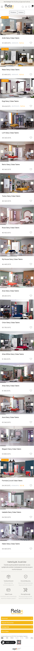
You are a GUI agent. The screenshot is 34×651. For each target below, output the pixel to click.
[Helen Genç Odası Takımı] (17, 531)
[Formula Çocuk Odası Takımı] (17, 468)
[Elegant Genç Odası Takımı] (17, 436)
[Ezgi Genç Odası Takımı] (17, 88)
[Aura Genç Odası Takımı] (17, 404)
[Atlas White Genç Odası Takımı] (17, 341)
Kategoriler (5, 627)
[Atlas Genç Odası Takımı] (17, 373)
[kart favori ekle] (31, 43)
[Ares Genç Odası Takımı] (17, 278)
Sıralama (21, 12)
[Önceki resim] (2, 25)
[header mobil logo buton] (9, 6)
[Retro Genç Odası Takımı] (17, 151)
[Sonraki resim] (32, 25)
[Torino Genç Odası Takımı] (17, 183)
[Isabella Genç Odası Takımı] (17, 499)
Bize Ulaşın (5, 631)
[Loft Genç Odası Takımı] (17, 120)
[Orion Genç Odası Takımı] (17, 309)
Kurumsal (5, 618)
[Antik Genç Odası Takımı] (17, 25)
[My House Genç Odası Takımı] (17, 246)
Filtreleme (13, 12)
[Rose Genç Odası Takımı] (17, 215)
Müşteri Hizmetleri (8, 622)
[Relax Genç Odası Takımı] (17, 57)
